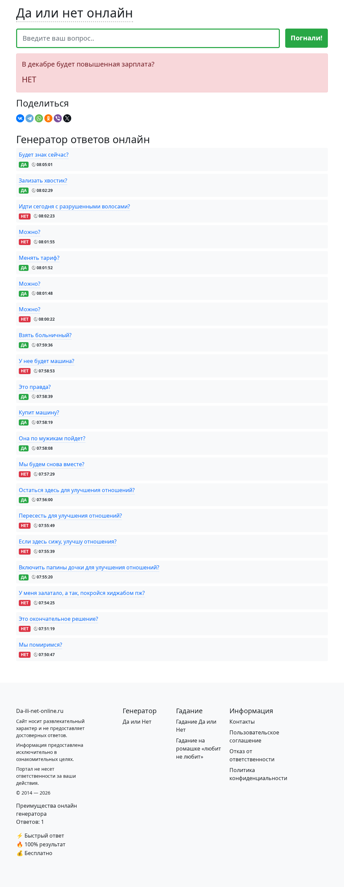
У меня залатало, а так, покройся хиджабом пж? (82, 593)
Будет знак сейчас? (44, 154)
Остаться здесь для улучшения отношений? (77, 490)
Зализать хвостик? (43, 180)
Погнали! (306, 37)
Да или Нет (137, 721)
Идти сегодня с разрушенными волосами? (74, 206)
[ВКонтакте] (20, 118)
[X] (67, 118)
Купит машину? (39, 412)
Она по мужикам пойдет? (52, 438)
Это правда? (35, 387)
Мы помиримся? (40, 644)
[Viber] (58, 118)
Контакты (242, 721)
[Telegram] (30, 118)
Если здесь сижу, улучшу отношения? (68, 541)
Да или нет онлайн (74, 12)
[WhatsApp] (39, 118)
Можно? (29, 232)
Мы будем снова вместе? (51, 464)
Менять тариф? (39, 257)
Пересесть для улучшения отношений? (70, 515)
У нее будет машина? (46, 361)
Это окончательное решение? (58, 618)
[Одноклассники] (48, 118)
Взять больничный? (45, 335)
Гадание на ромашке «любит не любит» (198, 748)
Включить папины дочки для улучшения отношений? (89, 567)
